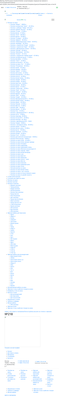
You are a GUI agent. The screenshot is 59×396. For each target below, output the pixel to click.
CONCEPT (13, 220)
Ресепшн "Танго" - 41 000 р (18, 60)
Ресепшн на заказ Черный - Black (19, 150)
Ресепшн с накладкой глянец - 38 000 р (21, 124)
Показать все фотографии (12, 348)
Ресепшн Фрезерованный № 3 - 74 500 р (22, 98)
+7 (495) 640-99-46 (23, 361)
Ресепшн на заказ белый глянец (19, 169)
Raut (11, 280)
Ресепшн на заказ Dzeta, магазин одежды (22, 142)
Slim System (13, 239)
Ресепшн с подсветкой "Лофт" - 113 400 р (22, 47)
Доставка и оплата (13, 353)
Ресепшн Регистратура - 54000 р (19, 138)
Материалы (11, 354)
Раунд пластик (14, 194)
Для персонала (14, 296)
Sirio (11, 268)
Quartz (12, 266)
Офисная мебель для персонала (36, 372)
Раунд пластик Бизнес (16, 199)
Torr (11, 278)
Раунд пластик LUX (15, 202)
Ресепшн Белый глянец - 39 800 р (20, 100)
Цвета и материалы (18, 311)
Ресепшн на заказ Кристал (18, 156)
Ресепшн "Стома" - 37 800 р (18, 31)
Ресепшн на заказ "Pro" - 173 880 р (20, 64)
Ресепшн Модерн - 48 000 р (18, 69)
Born (11, 271)
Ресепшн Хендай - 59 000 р (18, 79)
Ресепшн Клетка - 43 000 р (18, 76)
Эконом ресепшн (15, 190)
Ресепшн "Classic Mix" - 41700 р (19, 88)
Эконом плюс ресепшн (16, 192)
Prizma (12, 218)
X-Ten (11, 233)
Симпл (12, 230)
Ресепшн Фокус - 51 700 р (17, 86)
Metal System (14, 246)
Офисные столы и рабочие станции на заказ (50, 374)
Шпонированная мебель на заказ (37, 382)
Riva (11, 225)
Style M (12, 232)
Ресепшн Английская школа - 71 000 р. (21, 57)
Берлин (12, 285)
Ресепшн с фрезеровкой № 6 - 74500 (21, 121)
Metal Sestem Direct (16, 256)
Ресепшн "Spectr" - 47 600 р (18, 71)
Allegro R (12, 263)
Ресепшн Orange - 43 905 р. (18, 133)
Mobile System (14, 223)
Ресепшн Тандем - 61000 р (18, 123)
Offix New (13, 244)
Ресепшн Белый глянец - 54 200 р (20, 78)
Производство (16, 13)
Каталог (10, 351)
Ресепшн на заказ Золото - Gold (19, 159)
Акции (36, 13)
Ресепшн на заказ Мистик (17, 161)
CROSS (12, 258)
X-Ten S (12, 249)
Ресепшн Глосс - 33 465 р (17, 135)
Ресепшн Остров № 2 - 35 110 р (19, 62)
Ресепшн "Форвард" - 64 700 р (19, 43)
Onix (11, 235)
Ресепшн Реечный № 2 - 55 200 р (19, 74)
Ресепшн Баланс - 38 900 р (18, 85)
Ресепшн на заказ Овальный (18, 157)
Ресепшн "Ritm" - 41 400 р (17, 95)
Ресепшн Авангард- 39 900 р (18, 116)
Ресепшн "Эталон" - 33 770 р (18, 53)
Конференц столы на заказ (50, 380)
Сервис (22, 13)
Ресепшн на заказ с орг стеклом (19, 171)
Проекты (32, 13)
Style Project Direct (15, 261)
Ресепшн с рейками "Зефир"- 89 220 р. (21, 28)
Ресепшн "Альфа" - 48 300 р (18, 97)
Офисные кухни (37, 389)
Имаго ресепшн (14, 201)
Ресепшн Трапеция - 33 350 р (18, 131)
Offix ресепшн (14, 211)
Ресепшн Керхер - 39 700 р (18, 93)
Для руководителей (16, 294)
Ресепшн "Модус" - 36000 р (18, 24)
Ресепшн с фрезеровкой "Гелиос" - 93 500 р (23, 48)
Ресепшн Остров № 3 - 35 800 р (19, 117)
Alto (11, 277)
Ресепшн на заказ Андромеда (18, 145)
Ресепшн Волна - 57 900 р (17, 33)
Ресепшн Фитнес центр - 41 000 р (20, 128)
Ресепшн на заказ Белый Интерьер (20, 152)
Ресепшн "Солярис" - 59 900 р (19, 38)
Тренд (12, 226)
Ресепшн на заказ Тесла (17, 166)
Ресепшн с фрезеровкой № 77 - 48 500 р (22, 112)
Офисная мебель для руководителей (37, 377)
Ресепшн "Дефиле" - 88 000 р (18, 40)
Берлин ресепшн (15, 206)
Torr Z (12, 270)
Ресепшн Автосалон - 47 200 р (19, 73)
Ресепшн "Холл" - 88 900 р (18, 34)
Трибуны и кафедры (13, 390)
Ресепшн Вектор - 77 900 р (18, 105)
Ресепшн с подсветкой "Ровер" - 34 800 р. (22, 45)
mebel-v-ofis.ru (9, 311)
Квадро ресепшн (15, 188)
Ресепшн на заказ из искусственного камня (22, 173)
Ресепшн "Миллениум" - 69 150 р (19, 52)
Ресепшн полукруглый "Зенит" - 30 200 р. (22, 26)
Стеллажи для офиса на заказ (11, 379)
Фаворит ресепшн (15, 185)
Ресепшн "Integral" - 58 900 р (18, 92)
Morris (12, 275)
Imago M (12, 247)
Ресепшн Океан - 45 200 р (17, 67)
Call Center (13, 221)
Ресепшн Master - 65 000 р (18, 102)
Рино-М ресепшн (15, 195)
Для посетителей (15, 297)
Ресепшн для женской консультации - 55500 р (23, 137)
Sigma (12, 214)
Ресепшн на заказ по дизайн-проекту (21, 175)
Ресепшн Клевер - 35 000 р (18, 81)
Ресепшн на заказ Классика (18, 162)
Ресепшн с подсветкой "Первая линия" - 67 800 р (24, 55)
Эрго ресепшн (14, 197)
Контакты (50, 13)
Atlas (11, 265)
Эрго (11, 237)
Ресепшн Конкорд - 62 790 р (18, 119)
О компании (11, 356)
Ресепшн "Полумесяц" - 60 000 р (19, 66)
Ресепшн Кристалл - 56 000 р (18, 83)
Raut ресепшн (14, 209)
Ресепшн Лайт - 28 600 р (17, 107)
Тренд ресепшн (14, 187)
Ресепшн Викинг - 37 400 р (18, 109)
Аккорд (12, 282)
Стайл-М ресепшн (15, 204)
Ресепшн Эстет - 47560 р (17, 114)
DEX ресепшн (14, 207)
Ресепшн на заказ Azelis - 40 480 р (20, 140)
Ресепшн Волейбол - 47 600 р (18, 59)
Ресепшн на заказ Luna (16, 154)
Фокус (12, 273)
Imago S (12, 228)
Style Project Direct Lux (16, 259)
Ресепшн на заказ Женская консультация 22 (23, 149)
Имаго (12, 240)
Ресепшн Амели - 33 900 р (18, 126)
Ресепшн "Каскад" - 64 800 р (18, 50)
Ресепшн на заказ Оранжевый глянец (21, 147)
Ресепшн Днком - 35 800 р (18, 36)
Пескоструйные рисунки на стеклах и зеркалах (38, 311)
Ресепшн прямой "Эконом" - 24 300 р (21, 29)
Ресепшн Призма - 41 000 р (18, 104)
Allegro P (12, 216)
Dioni (11, 284)
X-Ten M (12, 251)
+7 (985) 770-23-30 (10, 7)
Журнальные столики (14, 389)
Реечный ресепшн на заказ (18, 168)
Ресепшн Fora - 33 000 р (17, 111)
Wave (11, 242)
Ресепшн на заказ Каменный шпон (20, 164)
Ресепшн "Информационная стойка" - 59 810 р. (23, 41)
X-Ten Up (12, 252)
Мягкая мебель (12, 392)
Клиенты (27, 13)
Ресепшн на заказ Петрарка (18, 143)
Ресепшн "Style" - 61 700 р (17, 90)
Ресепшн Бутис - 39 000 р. (18, 130)
